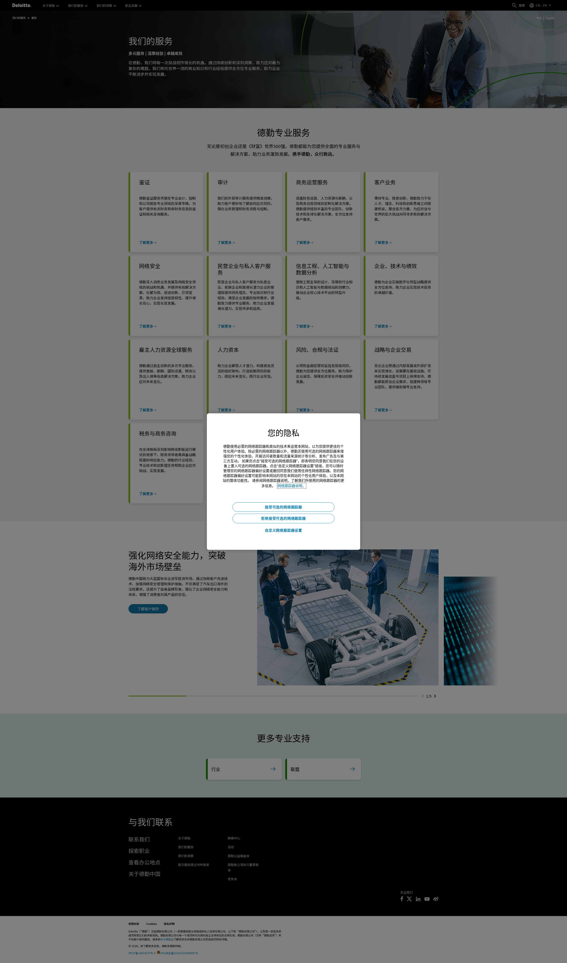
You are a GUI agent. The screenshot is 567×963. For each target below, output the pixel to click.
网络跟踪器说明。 (292, 485)
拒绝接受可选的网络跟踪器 (283, 518)
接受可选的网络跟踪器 (283, 506)
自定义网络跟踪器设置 (283, 530)
